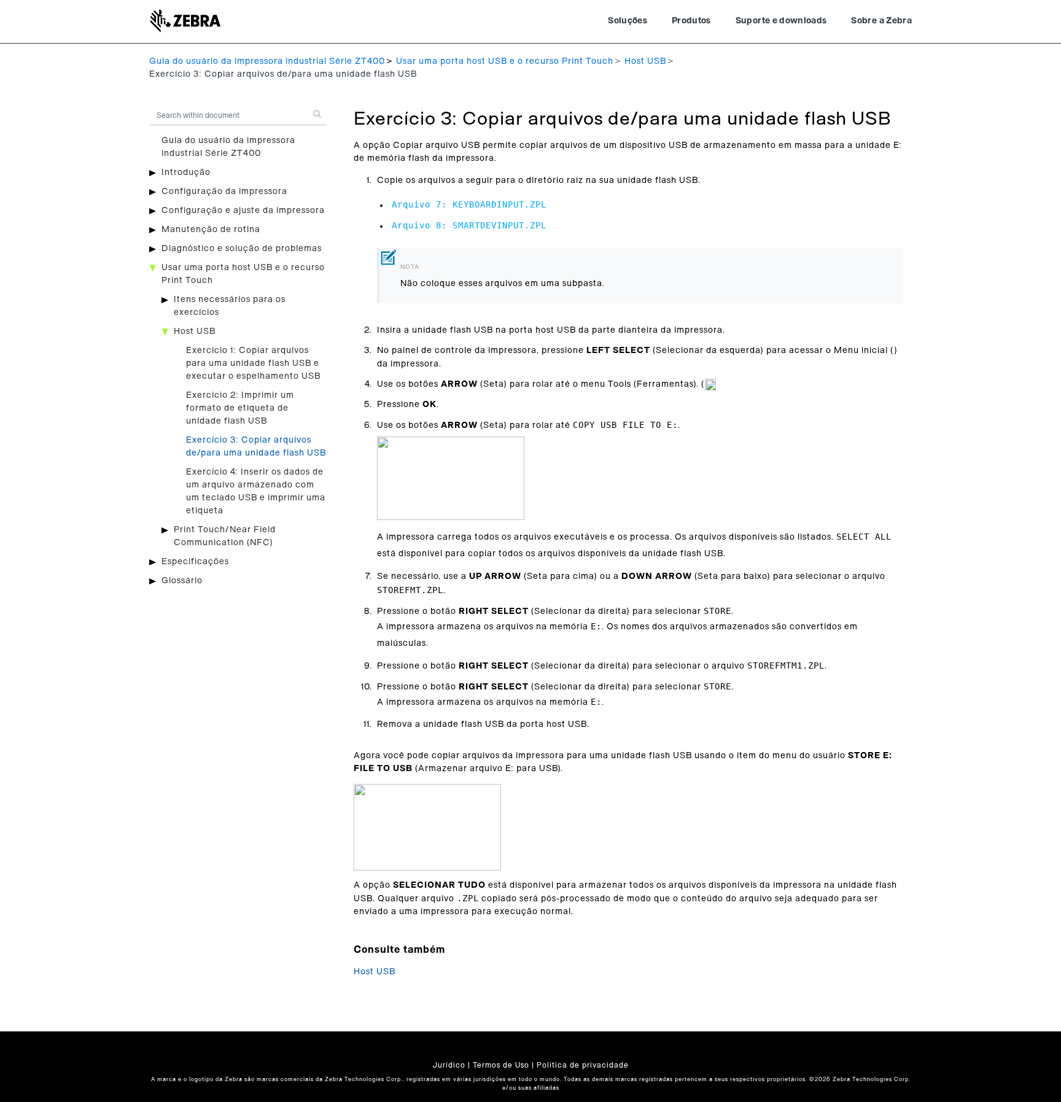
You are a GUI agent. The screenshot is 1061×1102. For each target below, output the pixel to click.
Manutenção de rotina (210, 229)
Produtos (691, 21)
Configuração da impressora (224, 191)
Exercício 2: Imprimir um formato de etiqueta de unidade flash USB (240, 408)
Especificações (195, 561)
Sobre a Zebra (881, 21)
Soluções (627, 21)
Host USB (645, 61)
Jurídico (449, 1065)
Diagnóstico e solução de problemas (241, 248)
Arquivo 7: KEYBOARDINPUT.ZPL (469, 204)
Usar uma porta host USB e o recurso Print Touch (504, 61)
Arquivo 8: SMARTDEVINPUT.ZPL (469, 225)
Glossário (182, 580)
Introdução (186, 172)
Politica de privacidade (583, 1065)
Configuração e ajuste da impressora (243, 210)
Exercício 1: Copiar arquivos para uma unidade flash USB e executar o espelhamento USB (253, 363)
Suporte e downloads (781, 21)
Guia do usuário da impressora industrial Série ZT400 (267, 61)
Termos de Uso (501, 1065)
